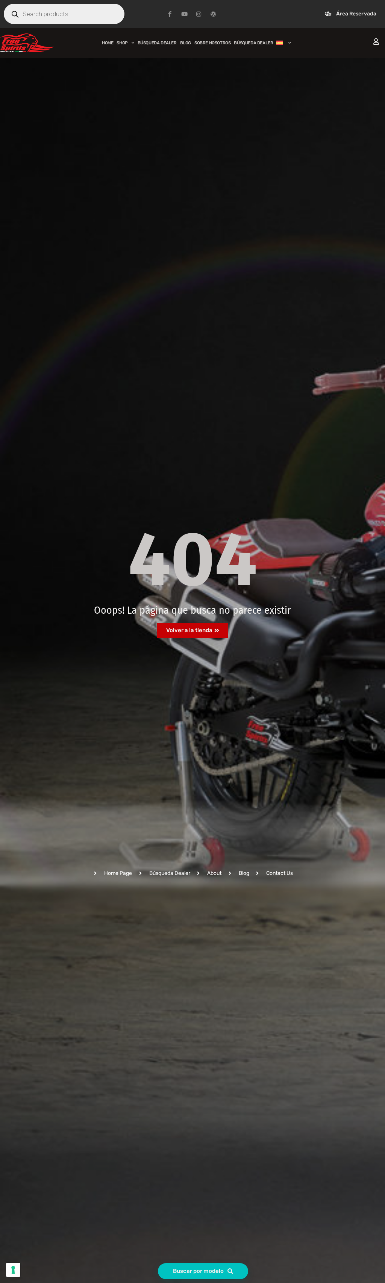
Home (107, 42)
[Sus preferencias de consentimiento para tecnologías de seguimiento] (13, 1270)
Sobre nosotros (212, 42)
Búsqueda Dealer (157, 42)
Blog (185, 42)
